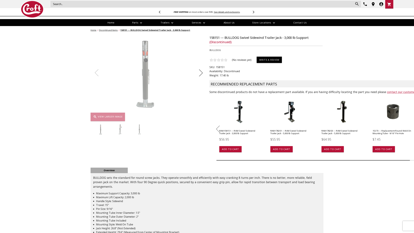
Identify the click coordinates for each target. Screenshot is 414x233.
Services (199, 23)
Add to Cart (230, 149)
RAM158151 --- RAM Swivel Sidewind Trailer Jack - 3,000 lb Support (237, 132)
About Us (229, 22)
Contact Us (300, 22)
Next (253, 12)
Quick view (239, 115)
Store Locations (264, 23)
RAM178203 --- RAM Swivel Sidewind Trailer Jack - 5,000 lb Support (339, 132)
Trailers (167, 23)
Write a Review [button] (269, 59)
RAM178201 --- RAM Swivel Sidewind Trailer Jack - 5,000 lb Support (288, 132)
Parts (137, 23)
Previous (161, 12)
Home (110, 22)
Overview (109, 170)
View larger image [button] (107, 117)
